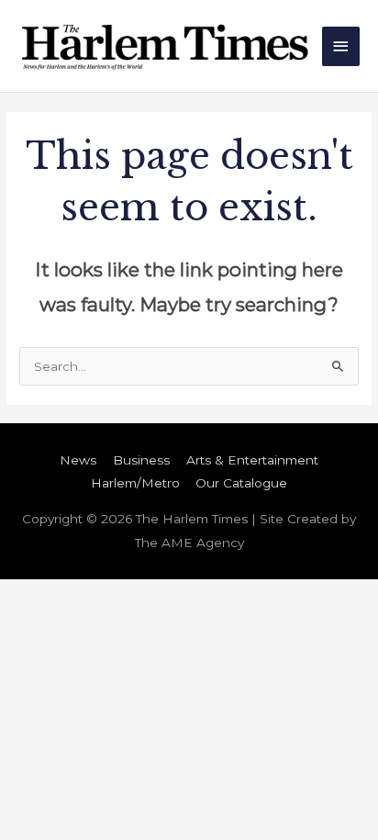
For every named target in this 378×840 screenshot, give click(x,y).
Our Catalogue (241, 483)
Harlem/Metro (135, 483)
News (78, 460)
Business (141, 460)
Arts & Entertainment (252, 460)
